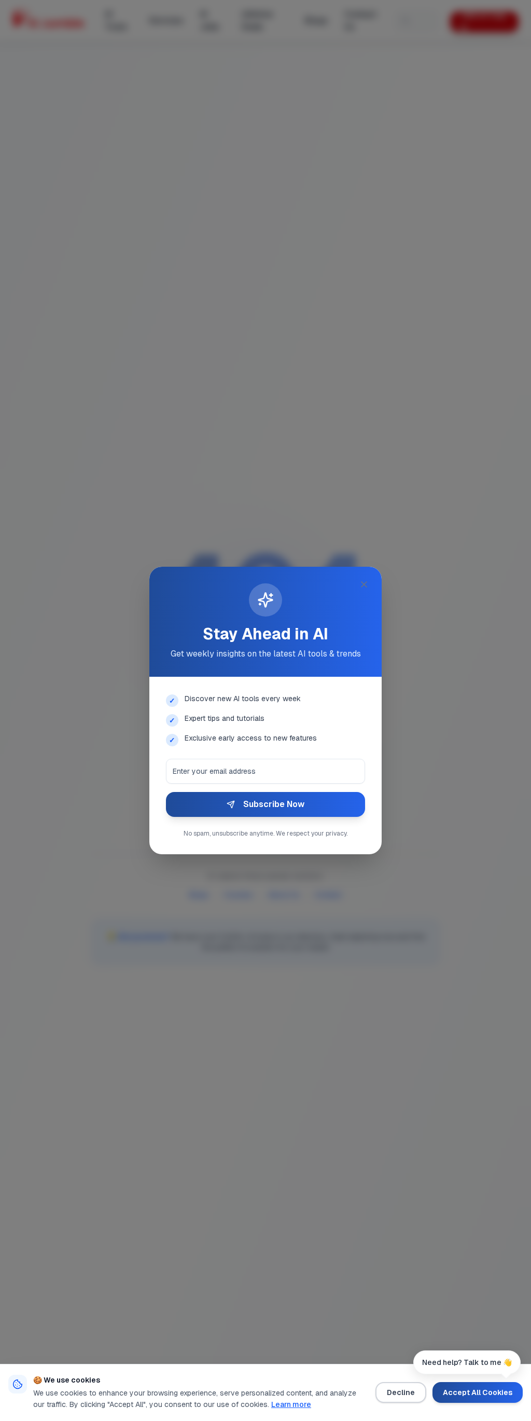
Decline (401, 1392)
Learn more (291, 1404)
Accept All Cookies (477, 1392)
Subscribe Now (273, 804)
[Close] (364, 584)
